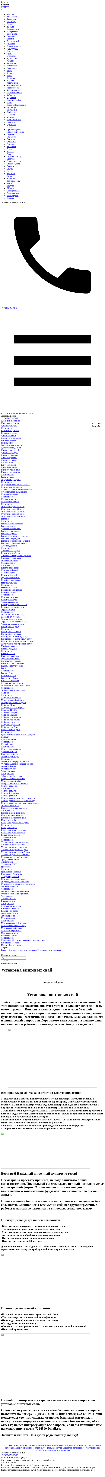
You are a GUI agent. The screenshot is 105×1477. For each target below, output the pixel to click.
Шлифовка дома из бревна (13, 830)
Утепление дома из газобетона (15, 854)
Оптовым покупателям (53, 1445)
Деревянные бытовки (11, 528)
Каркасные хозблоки (10, 553)
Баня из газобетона (10, 680)
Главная (4, 950)
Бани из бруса (7, 673)
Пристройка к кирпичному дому (16, 639)
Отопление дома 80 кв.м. (12, 514)
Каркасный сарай (9, 575)
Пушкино (11, 141)
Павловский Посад (15, 132)
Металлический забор (11, 781)
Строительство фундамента (14, 492)
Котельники (12, 83)
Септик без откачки (10, 793)
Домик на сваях (8, 460)
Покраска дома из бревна (13, 813)
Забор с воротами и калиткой (14, 783)
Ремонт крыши (8, 477)
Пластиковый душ (9, 754)
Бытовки (5, 519)
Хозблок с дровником (11, 558)
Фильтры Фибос (8, 769)
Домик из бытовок (9, 455)
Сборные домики (9, 457)
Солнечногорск (14, 161)
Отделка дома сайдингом (13, 879)
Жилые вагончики (9, 560)
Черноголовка (13, 181)
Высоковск (12, 34)
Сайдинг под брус (9, 727)
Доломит (5, 737)
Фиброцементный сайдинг (13, 702)
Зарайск (10, 61)
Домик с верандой (9, 452)
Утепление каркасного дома (14, 847)
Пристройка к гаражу (11, 945)
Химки (10, 176)
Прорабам (20, 1448)
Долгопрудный (14, 46)
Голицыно (11, 36)
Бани (3, 668)
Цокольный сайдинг (10, 729)
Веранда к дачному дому (12, 607)
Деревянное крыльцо (11, 906)
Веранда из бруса (9, 599)
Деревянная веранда (10, 597)
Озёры (10, 127)
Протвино (11, 139)
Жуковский (12, 58)
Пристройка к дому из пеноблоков (17, 641)
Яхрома (10, 198)
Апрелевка (12, 17)
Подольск (11, 137)
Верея (9, 24)
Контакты (13, 413)
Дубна (9, 53)
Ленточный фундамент (12, 487)
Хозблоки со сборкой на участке (16, 555)
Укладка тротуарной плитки (14, 857)
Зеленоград (12, 66)
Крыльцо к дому (8, 901)
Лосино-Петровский (16, 105)
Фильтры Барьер (8, 766)
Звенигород (12, 63)
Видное (10, 26)
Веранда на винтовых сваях (14, 604)
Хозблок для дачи (9, 546)
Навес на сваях (8, 653)
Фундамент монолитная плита (15, 484)
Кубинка (11, 95)
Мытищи (11, 117)
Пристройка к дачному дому (14, 636)
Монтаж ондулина (9, 933)
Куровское (11, 97)
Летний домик (8, 462)
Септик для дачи (9, 791)
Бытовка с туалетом (10, 531)
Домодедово (12, 48)
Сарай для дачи (8, 563)
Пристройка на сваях (11, 634)
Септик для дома (9, 786)
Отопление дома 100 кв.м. (13, 516)
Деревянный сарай (10, 570)
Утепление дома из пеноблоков (15, 852)
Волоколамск (13, 29)
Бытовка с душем (9, 533)
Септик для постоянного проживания (18, 798)
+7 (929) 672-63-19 (9, 418)
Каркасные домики (10, 430)
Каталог (5, 413)
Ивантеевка (12, 68)
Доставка (22, 413)
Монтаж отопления (10, 501)
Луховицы (11, 107)
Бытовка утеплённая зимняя (14, 543)
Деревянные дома (9, 494)
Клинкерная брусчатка (11, 874)
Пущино (10, 144)
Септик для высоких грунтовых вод (18, 800)
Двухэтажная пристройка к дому (16, 644)
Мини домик (7, 443)
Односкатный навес (10, 658)
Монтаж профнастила (11, 930)
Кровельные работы (10, 472)
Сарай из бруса (8, 573)
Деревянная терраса (10, 617)
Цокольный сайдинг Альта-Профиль (18, 734)
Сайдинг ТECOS (9, 710)
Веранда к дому (8, 592)
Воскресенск (12, 31)
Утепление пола (8, 898)
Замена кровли (8, 916)
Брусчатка (6, 867)
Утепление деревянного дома (15, 842)
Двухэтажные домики (11, 448)
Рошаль (10, 151)
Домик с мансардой (10, 450)
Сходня (10, 168)
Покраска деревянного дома (14, 808)
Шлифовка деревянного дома (15, 822)
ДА (2, 7)
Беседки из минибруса (11, 590)
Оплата (29, 413)
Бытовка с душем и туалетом (14, 536)
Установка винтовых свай (13, 690)
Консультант (29, 1445)
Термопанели (7, 862)
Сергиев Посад (14, 156)
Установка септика (10, 805)
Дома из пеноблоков (10, 421)
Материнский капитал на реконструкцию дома (23, 940)
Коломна (11, 78)
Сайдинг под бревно (10, 724)
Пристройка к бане (10, 943)
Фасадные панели (9, 886)
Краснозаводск (14, 90)
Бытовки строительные (12, 524)
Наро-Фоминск (14, 119)
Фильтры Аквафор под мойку (15, 761)
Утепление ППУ (9, 864)
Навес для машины (10, 656)
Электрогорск (13, 191)
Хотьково (11, 178)
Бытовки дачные (9, 526)
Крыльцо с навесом (10, 908)
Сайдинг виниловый (11, 698)
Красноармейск (14, 85)
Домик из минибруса (11, 438)
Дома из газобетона (10, 423)
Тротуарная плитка (10, 859)
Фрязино (11, 173)
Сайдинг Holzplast (9, 712)
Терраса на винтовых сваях (14, 622)
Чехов (9, 183)
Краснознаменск (14, 92)
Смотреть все (7, 428)
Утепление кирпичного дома (14, 849)
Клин (9, 75)
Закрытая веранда (9, 602)
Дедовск (10, 39)
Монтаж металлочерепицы (13, 925)
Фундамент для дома (11, 479)
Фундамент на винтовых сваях (15, 685)
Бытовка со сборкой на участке (15, 541)
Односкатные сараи (10, 577)
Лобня (9, 102)
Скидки (38, 1445)
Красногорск (13, 88)
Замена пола (7, 896)
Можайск (11, 115)
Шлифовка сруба (9, 827)
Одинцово (11, 124)
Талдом (10, 171)
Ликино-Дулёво (14, 100)
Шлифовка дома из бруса (13, 832)
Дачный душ (7, 744)
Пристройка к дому (10, 626)
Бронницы (11, 21)
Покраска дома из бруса (12, 815)
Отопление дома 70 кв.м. (12, 511)
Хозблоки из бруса (9, 646)
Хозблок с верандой (10, 550)
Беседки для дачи (9, 582)
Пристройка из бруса (11, 631)
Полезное (68, 1445)
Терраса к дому (8, 609)
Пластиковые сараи (10, 568)
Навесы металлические (12, 666)
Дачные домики (8, 499)
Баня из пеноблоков (10, 678)
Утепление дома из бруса (13, 845)
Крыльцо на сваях (9, 911)
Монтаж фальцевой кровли (14, 923)
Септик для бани (9, 796)
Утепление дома (8, 837)
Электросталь (13, 193)
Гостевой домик (8, 440)
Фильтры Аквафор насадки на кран (17, 764)
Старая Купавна (14, 164)
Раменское (11, 146)
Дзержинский (13, 41)
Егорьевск (11, 56)
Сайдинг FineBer (9, 715)
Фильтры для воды (10, 756)
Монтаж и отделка (33, 1448)
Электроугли (12, 195)
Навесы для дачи (9, 648)
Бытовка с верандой (10, 538)
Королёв (10, 80)
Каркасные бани (8, 675)
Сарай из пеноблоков (11, 580)
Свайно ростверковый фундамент (17, 489)
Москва (10, 14)
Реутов (10, 149)
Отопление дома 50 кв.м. (12, 506)
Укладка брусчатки (10, 876)
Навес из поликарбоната (12, 663)
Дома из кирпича (9, 467)
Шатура (10, 186)
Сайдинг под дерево (10, 722)
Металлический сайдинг (12, 700)
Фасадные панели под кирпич (15, 891)
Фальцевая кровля (9, 913)
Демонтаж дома (8, 739)
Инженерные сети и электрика (56, 1450)
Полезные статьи (9, 935)
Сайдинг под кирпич (11, 717)
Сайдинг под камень (10, 720)
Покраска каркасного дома (13, 818)
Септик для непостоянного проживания (20, 803)
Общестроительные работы (75, 1448)
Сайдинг (5, 693)
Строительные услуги (82, 1445)
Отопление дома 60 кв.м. (12, 509)
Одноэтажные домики (11, 445)
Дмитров (11, 43)
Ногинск (11, 122)
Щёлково (11, 188)
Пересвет (11, 134)
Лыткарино (12, 110)
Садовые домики (9, 433)
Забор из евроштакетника (13, 778)
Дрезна (10, 51)
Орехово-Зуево (14, 129)
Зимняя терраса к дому (11, 619)
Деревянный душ (9, 751)
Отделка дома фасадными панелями (18, 884)
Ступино (11, 166)
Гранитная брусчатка (11, 871)
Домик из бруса (8, 435)
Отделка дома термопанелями (15, 881)
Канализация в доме (10, 835)
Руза (9, 154)
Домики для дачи (9, 425)
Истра (9, 70)
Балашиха (11, 19)
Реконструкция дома (10, 470)
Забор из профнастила (11, 776)
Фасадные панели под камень (15, 894)
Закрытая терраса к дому (12, 624)
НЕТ (6, 7)
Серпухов (11, 159)
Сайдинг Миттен (9, 705)
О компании (17, 1445)
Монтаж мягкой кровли (12, 928)
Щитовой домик (8, 465)
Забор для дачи (8, 771)
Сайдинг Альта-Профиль (12, 707)
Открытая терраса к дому (13, 614)
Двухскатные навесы (11, 661)
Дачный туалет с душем (12, 683)
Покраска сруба (8, 820)
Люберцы (11, 112)
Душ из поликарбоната (12, 749)
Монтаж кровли (8, 918)
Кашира (10, 73)
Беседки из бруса (9, 587)
